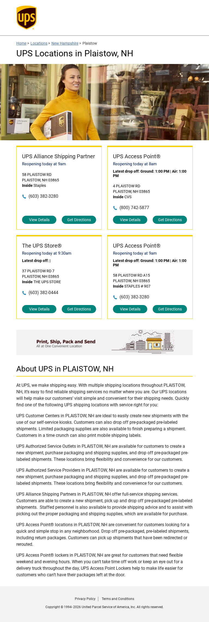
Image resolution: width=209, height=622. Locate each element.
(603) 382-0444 (43, 292)
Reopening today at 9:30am (46, 253)
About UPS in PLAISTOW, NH (65, 368)
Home (21, 43)
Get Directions (79, 220)
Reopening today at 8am (135, 163)
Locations (38, 43)
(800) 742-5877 (134, 207)
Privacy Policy (85, 599)
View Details (39, 220)
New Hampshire (64, 43)
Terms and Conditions (118, 599)
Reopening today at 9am (44, 163)
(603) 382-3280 (43, 196)
